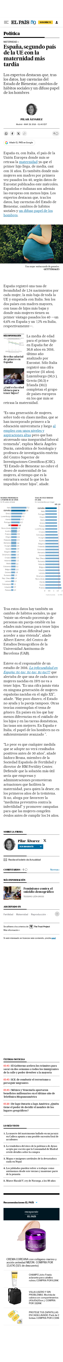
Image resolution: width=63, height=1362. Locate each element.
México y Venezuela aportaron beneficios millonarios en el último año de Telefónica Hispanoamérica (29, 1093)
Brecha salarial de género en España (13, 360)
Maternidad (22, 914)
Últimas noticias (14, 1059)
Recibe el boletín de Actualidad (24, 859)
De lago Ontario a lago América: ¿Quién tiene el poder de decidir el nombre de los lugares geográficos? (31, 1107)
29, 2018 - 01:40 (35, 124)
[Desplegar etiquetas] (57, 914)
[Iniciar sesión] (56, 22)
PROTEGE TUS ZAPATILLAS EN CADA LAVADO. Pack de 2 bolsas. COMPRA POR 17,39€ (44, 1315)
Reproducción (38, 914)
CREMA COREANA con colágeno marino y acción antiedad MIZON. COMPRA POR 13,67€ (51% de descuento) (31, 1262)
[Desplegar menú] (6, 22)
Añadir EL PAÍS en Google (21, 142)
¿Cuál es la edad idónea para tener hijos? (14, 390)
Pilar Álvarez (31, 119)
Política (12, 33)
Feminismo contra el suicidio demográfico (38, 890)
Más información (11, 930)
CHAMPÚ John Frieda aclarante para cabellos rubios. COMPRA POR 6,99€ (44, 1277)
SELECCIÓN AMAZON (31, 1214)
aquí (53, 938)
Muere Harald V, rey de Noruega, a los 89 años (31, 1180)
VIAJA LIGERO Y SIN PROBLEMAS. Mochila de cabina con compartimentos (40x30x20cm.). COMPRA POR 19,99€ (43, 1297)
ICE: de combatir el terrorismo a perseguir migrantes (27, 1081)
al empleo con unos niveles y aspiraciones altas (30, 430)
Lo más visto (11, 1125)
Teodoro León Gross (33, 896)
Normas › (54, 869)
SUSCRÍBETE (45, 22)
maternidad (10, 42)
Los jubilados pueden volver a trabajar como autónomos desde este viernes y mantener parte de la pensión (32, 1171)
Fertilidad (8, 914)
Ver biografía (26, 846)
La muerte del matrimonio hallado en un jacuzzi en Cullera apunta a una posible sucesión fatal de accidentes (32, 1136)
